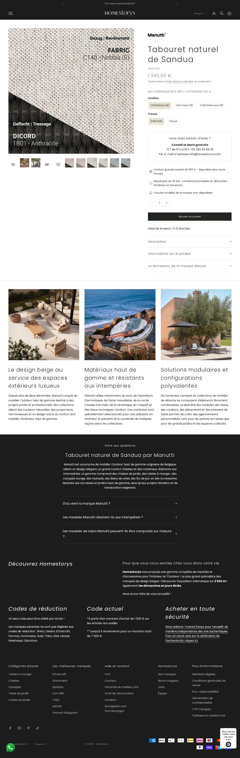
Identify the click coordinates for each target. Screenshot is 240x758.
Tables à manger (20, 674)
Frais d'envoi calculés (179, 81)
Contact (110, 681)
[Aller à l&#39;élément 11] (126, 163)
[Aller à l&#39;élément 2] (25, 163)
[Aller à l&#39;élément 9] (103, 163)
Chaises (13, 681)
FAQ (108, 674)
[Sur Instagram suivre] (19, 728)
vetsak (57, 706)
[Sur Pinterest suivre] (28, 728)
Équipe (162, 693)
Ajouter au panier (190, 216)
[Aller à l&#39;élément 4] (47, 163)
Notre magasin (168, 681)
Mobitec (58, 687)
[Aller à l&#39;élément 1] (13, 163)
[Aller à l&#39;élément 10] (114, 163)
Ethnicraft (59, 674)
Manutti (154, 68)
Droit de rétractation (119, 693)
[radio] (159, 105)
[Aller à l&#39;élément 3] (36, 163)
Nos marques (167, 674)
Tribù (55, 700)
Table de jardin (18, 693)
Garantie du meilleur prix (122, 687)
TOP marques (201, 709)
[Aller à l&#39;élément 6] (69, 163)
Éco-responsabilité (205, 692)
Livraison (110, 700)
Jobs (161, 687)
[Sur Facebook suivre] (10, 728)
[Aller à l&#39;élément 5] (58, 163)
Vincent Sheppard (64, 713)
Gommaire (59, 681)
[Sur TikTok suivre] (37, 728)
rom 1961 (58, 693)
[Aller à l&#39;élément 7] (81, 163)
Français (198, 13)
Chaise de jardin (19, 700)
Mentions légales (203, 674)
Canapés (14, 687)
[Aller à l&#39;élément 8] (92, 163)
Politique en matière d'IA (208, 716)
